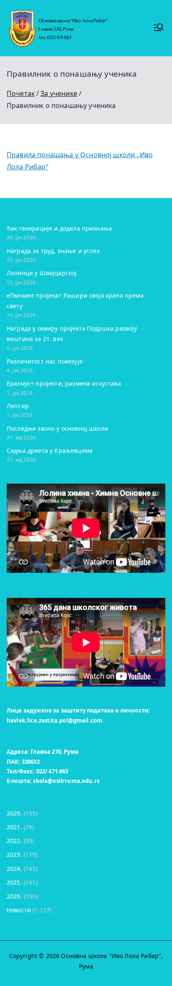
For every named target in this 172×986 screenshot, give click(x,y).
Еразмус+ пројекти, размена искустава (64, 383)
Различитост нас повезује (45, 361)
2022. (14, 841)
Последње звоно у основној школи (57, 428)
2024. (14, 869)
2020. (14, 813)
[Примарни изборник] (158, 28)
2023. (14, 854)
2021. (14, 827)
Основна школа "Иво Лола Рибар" (111, 956)
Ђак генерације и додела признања (59, 228)
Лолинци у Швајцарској (41, 273)
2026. (14, 896)
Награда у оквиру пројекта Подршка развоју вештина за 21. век (72, 333)
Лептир (18, 406)
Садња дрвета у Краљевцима (50, 450)
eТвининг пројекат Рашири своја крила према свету (75, 300)
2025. (14, 882)
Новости (19, 910)
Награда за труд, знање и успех (53, 251)
